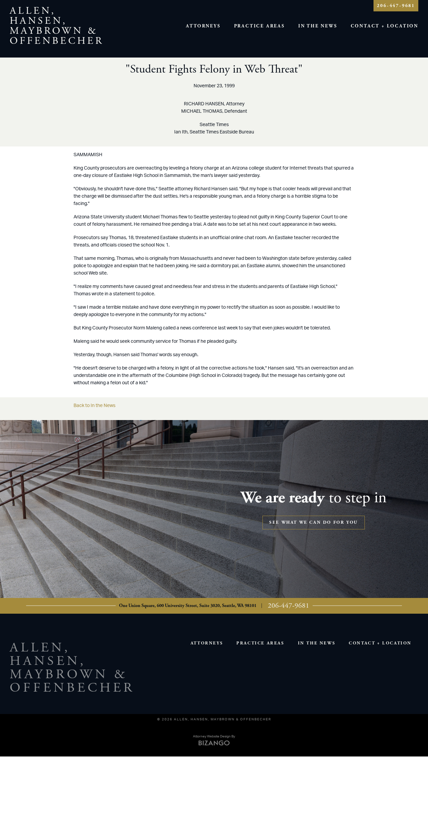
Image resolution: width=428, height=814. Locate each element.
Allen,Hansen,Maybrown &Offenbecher (57, 25)
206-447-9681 (396, 6)
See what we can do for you (313, 522)
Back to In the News (94, 405)
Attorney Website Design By (214, 736)
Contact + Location (384, 26)
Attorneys (203, 26)
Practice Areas (259, 26)
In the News (317, 26)
